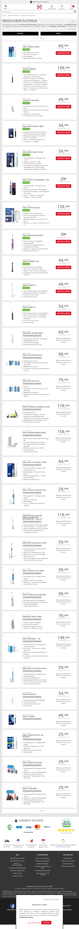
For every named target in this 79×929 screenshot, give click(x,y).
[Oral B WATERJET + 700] (12, 647)
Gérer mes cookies (34, 922)
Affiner (20, 33)
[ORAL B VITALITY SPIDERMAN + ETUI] (12, 188)
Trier (58, 33)
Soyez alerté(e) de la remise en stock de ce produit (63, 340)
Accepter (46, 922)
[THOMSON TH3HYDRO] (12, 107)
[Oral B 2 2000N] (12, 720)
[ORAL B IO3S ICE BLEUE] (12, 215)
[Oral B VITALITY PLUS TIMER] (12, 577)
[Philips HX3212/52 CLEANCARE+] (12, 600)
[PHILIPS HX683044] (12, 79)
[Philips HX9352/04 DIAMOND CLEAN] (12, 414)
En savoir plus (28, 832)
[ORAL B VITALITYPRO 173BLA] (12, 133)
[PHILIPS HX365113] (12, 290)
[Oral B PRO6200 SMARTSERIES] (12, 441)
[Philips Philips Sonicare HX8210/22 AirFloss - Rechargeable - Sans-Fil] (12, 523)
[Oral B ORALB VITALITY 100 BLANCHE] (12, 743)
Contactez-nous (17, 876)
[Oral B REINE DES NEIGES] (12, 769)
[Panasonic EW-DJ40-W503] (12, 338)
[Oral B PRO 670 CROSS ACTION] (12, 551)
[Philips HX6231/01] (12, 699)
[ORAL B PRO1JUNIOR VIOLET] (12, 242)
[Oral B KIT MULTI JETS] (12, 388)
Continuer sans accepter (51, 899)
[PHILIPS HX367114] (12, 314)
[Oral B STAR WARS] (12, 795)
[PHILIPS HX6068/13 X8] (12, 267)
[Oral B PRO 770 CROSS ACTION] (12, 470)
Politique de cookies (26, 917)
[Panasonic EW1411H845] (12, 622)
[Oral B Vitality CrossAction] (12, 497)
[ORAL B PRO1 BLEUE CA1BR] (12, 160)
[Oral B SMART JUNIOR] (12, 52)
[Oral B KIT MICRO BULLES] (12, 362)
